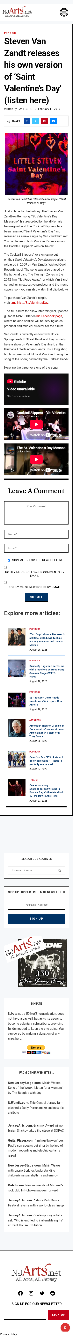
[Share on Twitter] (35, 121)
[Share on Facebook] (27, 121)
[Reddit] (52, 1293)
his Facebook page (49, 316)
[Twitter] (42, 1293)
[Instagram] (31, 1293)
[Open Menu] (64, 12)
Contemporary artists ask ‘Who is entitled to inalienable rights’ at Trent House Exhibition (35, 1220)
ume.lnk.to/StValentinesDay (29, 303)
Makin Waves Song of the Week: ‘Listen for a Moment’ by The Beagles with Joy (35, 1088)
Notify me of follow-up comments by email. (35, 574)
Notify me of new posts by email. (35, 587)
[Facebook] (20, 1293)
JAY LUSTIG (25, 108)
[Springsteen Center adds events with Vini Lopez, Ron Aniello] (17, 700)
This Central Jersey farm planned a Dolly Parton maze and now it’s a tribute (36, 1107)
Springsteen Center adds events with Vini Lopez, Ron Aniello (45, 701)
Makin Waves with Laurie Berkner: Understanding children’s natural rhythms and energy (34, 1170)
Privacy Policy (8, 1334)
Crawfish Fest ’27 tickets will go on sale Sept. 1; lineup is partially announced (46, 761)
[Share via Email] (53, 121)
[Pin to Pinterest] (44, 121)
